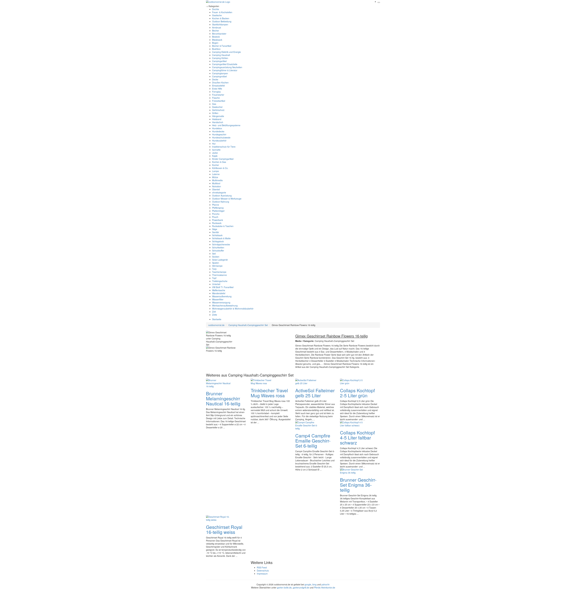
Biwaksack (217, 39)
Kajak (214, 155)
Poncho (215, 213)
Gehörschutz (218, 110)
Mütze (215, 177)
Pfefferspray (218, 207)
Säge (214, 229)
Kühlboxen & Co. (220, 168)
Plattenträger (218, 210)
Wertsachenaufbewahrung (225, 305)
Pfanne (215, 204)
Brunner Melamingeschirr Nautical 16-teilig (223, 398)
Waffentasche (218, 290)
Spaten (215, 262)
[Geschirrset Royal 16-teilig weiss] (218, 517)
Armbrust (216, 27)
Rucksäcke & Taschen (222, 226)
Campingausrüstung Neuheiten (227, 67)
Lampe (215, 171)
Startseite (216, 319)
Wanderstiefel (218, 293)
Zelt (214, 311)
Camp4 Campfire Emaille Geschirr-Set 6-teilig (313, 440)
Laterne (216, 174)
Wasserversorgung (221, 302)
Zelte (214, 314)
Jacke (215, 152)
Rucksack (216, 223)
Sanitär (215, 232)
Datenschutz (263, 570)
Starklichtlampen (220, 24)
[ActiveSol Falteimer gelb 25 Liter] (307, 381)
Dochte (215, 9)
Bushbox (216, 48)
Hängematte (218, 116)
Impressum (262, 573)
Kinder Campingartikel (222, 158)
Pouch (215, 216)
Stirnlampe (217, 265)
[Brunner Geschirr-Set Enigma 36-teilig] (352, 470)
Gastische (217, 15)
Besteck (216, 36)
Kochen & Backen (220, 18)
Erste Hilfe (217, 88)
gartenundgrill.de (301, 587)
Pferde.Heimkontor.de (324, 587)
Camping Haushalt (221, 55)
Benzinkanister (219, 33)
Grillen (215, 113)
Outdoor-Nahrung (220, 201)
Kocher (215, 164)
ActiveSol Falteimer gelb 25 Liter (315, 393)
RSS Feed (262, 567)
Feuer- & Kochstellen (222, 12)
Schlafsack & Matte (221, 238)
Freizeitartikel (218, 100)
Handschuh (217, 122)
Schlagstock (218, 241)
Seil (214, 253)
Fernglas (216, 91)
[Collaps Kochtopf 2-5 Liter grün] (352, 381)
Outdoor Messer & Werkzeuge (226, 198)
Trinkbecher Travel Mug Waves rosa (269, 393)
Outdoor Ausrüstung (222, 195)
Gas (214, 103)
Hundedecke (218, 131)
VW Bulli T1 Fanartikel (222, 287)
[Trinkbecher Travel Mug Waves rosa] (263, 381)
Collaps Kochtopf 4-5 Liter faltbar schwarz (357, 437)
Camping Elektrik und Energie (226, 51)
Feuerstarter (218, 94)
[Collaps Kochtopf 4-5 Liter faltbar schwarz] (352, 423)
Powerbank (217, 219)
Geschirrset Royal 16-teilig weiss (224, 529)
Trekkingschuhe (219, 281)
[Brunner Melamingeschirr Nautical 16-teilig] (218, 382)
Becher (215, 30)
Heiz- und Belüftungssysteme (226, 125)
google (308, 584)
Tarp (214, 268)
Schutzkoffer (218, 250)
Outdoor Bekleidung (221, 21)
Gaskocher (217, 106)
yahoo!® (325, 584)
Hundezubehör (219, 140)
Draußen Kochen (220, 82)
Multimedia (217, 180)
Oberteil (216, 189)
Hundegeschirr (219, 134)
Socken (215, 256)
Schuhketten (218, 247)
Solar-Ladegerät (220, 259)
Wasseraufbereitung (222, 296)
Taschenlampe (219, 271)
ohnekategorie (219, 192)
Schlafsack (217, 235)
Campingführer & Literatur (224, 70)
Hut (213, 143)
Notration (216, 186)
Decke (215, 79)
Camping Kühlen (220, 58)
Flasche (216, 97)
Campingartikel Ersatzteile (224, 64)
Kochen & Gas (219, 161)
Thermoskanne (219, 274)
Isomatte (216, 149)
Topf (214, 278)
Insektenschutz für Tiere (223, 146)
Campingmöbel (219, 76)
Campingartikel (219, 61)
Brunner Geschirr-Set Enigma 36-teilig (358, 484)
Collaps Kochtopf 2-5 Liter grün (357, 393)
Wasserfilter (217, 299)
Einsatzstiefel (218, 85)
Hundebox (217, 128)
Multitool (216, 183)
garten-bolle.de (284, 587)
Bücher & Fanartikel (221, 45)
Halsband (216, 119)
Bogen (215, 42)
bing (314, 584)
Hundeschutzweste (221, 137)
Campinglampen (220, 73)
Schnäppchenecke (221, 244)
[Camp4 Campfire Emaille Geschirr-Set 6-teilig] (307, 424)
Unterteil (216, 284)
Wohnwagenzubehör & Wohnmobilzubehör (232, 308)
